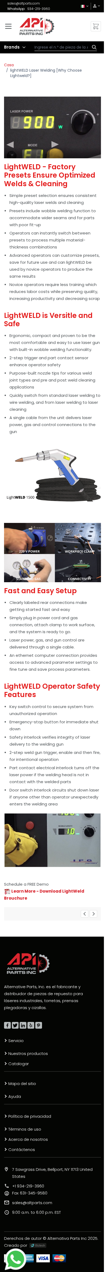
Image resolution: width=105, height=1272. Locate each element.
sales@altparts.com (23, 3)
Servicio (16, 1040)
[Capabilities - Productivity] (84, 914)
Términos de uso (24, 1129)
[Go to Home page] (37, 26)
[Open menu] (8, 26)
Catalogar (18, 1063)
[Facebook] (7, 1025)
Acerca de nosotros (28, 1139)
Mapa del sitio (22, 1083)
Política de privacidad (29, 1116)
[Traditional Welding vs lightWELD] (93, 914)
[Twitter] (15, 1025)
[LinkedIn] (23, 1025)
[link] (94, 6)
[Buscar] (93, 47)
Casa (9, 65)
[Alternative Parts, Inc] (28, 963)
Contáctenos (21, 1149)
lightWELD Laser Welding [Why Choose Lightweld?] (46, 73)
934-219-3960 (38, 8)
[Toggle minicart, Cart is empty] (96, 26)
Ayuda (14, 1096)
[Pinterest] (38, 1025)
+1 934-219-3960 (28, 1186)
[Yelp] (30, 1025)
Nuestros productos (28, 1053)
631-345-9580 (29, 1193)
